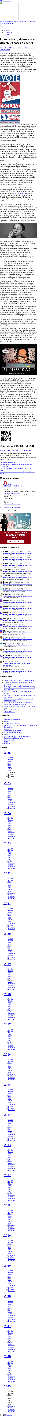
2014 (7, 1115)
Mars (10, 761)
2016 (7, 1054)
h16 (10, 48)
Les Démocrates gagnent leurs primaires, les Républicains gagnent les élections (18, 703)
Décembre (11, 808)
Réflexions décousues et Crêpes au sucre (17, 736)
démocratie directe (6, 464)
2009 (7, 1266)
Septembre (11, 802)
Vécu (6, 742)
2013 (7, 1145)
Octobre (10, 804)
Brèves (6, 721)
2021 (7, 903)
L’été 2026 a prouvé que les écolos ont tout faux (19, 686)
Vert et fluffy (8, 743)
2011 (7, 1205)
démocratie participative (19, 464)
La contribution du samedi (12, 731)
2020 (7, 934)
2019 (7, 964)
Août (10, 770)
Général (6, 729)
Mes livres (7, 34)
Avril (10, 763)
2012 (7, 1175)
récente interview (20, 193)
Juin (9, 767)
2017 (7, 1024)
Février (10, 759)
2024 (7, 813)
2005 (7, 1386)
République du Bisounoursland (14, 738)
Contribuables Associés (11, 723)
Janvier (10, 757)
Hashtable (8, 1415)
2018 (7, 994)
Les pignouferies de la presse (13, 732)
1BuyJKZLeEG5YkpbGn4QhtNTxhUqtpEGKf (16, 450)
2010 (7, 1235)
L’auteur (7, 30)
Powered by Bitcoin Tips (8, 463)
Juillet (10, 768)
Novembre (11, 806)
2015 (7, 1084)
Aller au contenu (5, 1)
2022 (7, 873)
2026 (7, 753)
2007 (7, 1326)
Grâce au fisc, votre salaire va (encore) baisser (17, 553)
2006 (7, 1356)
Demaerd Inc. (8, 727)
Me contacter (8, 32)
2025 (7, 783)
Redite (6, 734)
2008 (7, 1296)
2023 (7, 843)
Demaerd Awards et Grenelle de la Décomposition (20, 725)
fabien (10, 484)
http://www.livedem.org (12, 493)
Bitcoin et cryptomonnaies (12, 720)
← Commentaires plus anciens (10, 507)
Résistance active (9, 740)
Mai (9, 765)
